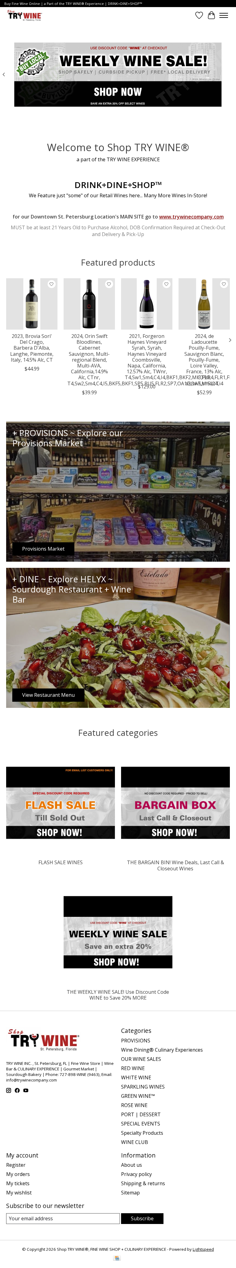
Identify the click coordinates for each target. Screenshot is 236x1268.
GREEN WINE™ (138, 1096)
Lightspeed (203, 1249)
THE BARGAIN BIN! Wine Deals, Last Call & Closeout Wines (175, 865)
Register (16, 1165)
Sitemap (130, 1192)
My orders (18, 1174)
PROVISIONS (135, 1040)
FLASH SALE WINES (60, 862)
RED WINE (133, 1068)
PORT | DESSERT (141, 1114)
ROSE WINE (134, 1105)
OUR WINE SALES (141, 1059)
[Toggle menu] (224, 15)
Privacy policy (136, 1174)
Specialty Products (142, 1133)
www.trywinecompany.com (191, 216)
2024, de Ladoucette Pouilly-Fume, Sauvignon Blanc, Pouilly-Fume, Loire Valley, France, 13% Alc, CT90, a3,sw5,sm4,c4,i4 (204, 360)
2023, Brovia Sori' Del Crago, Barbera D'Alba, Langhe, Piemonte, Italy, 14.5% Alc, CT (31, 348)
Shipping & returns (143, 1183)
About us (131, 1165)
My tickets (18, 1183)
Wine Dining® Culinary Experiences (162, 1049)
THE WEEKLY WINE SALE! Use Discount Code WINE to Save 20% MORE (118, 995)
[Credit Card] (117, 1259)
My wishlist (19, 1192)
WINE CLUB (134, 1142)
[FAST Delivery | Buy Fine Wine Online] (24, 15)
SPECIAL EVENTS (140, 1123)
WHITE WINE (136, 1077)
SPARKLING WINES (143, 1086)
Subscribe (142, 1218)
